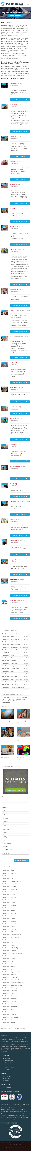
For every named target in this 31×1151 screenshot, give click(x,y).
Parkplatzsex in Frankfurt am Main (11, 881)
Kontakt (17, 1147)
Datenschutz (23, 1147)
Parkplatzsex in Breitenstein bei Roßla (15, 679)
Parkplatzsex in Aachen (8, 940)
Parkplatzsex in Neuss (8, 1009)
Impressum (15, 1149)
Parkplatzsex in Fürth (8, 1020)
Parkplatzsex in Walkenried (15, 663)
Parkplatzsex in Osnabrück (9, 990)
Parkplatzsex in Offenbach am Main (12, 1017)
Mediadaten (11, 1147)
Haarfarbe (5, 847)
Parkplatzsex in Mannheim (9, 924)
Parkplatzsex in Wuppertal (9, 910)
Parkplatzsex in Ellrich (15, 655)
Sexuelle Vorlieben (9, 1065)
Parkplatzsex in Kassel (8, 969)
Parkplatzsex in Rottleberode (15, 684)
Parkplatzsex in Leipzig (8, 894)
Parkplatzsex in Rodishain (15, 660)
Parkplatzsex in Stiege (15, 666)
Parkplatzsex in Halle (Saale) (10, 948)
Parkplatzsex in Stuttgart (9, 884)
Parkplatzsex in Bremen (8, 892)
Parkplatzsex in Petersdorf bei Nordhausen (15, 642)
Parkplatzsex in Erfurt (8, 961)
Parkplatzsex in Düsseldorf (9, 886)
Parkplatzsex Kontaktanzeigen (13, 57)
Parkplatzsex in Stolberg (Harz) (15, 668)
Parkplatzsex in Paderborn (9, 1012)
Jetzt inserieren (8, 1069)
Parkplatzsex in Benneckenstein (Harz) (15, 658)
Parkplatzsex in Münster (9, 918)
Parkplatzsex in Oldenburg (9, 988)
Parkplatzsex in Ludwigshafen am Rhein (13, 982)
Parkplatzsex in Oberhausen (10, 964)
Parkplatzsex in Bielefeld (9, 913)
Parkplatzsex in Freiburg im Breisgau (12, 953)
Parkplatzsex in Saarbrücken (10, 977)
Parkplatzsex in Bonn (8, 916)
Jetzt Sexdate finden (22, 860)
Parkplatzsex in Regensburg (9, 1006)
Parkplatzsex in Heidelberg (9, 998)
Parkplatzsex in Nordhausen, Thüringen (15, 647)
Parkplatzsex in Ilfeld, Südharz (8, 1030)
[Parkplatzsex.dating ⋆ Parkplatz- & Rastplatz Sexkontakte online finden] (12, 4)
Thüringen (21, 1028)
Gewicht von (5, 829)
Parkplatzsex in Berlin (8, 870)
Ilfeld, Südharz (14, 86)
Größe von (5, 818)
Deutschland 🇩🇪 (14, 1028)
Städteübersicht (9, 1060)
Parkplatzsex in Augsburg (9, 926)
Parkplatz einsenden (10, 1067)
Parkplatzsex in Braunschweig (10, 937)
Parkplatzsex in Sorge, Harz (15, 682)
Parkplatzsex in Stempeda (15, 674)
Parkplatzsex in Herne (8, 1004)
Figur (3, 840)
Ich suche (4, 801)
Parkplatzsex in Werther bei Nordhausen (15, 687)
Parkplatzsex (6, 1028)
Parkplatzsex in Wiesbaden (9, 929)
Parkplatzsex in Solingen (9, 1001)
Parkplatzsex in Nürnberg (9, 902)
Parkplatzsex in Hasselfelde (15, 676)
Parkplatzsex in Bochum (9, 908)
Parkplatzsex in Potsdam (9, 974)
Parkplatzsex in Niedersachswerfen (15, 634)
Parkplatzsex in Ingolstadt (9, 1014)
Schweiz (7, 1080)
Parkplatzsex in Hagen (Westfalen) (11, 972)
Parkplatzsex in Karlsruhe (9, 921)
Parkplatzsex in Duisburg (9, 905)
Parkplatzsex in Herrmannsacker (15, 645)
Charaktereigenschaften (11, 1063)
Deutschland (8, 1076)
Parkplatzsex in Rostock (8, 966)
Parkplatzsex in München (9, 876)
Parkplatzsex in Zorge (15, 671)
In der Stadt (5, 853)
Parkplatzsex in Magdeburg (9, 950)
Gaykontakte (8, 1087)
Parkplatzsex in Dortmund (9, 889)
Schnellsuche (8, 1058)
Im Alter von (5, 807)
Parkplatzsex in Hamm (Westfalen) (11, 980)
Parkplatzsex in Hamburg (9, 873)
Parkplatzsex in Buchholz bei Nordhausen (15, 651)
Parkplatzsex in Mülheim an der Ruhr (12, 985)
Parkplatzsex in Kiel (7, 942)
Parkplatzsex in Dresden (9, 897)
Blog (6, 1147)
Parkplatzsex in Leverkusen (9, 993)
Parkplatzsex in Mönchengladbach (11, 934)
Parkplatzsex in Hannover (9, 900)
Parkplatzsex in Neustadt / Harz (15, 639)
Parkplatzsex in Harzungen (15, 636)
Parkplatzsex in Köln (7, 878)
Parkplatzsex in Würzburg (9, 1022)
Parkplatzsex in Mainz (8, 956)
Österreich (7, 1078)
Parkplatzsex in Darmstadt (9, 996)
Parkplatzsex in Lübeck (8, 958)
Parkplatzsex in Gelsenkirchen (10, 932)
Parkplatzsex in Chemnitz (9, 945)
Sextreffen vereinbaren (19, 100)
